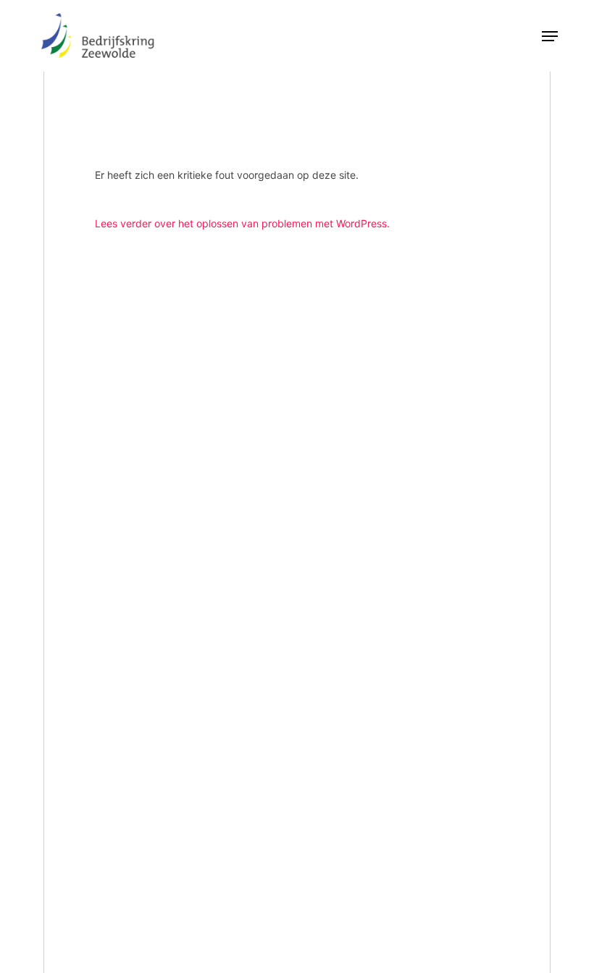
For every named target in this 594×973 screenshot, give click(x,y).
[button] (550, 36)
